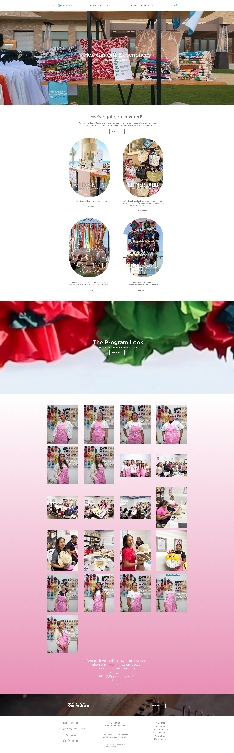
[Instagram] (64, 740)
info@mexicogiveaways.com (72, 729)
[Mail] (175, 5)
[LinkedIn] (72, 740)
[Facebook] (68, 740)
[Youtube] (76, 740)
